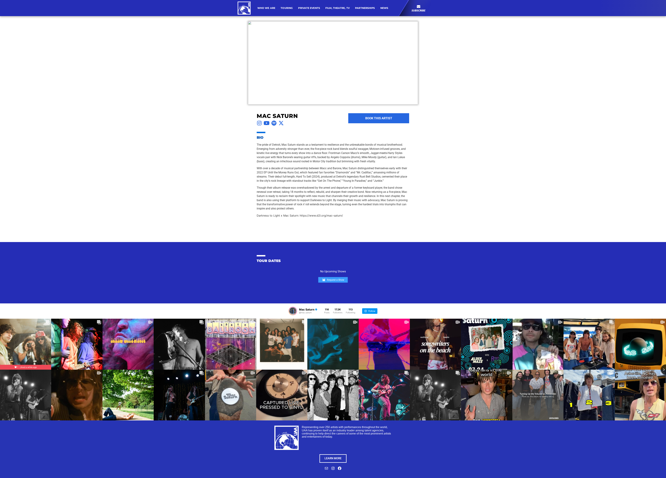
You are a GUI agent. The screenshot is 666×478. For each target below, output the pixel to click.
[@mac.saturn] (292, 311)
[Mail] (326, 469)
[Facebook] (340, 469)
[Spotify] (273, 123)
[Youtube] (266, 123)
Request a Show (335, 279)
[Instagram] (259, 123)
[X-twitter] (281, 123)
